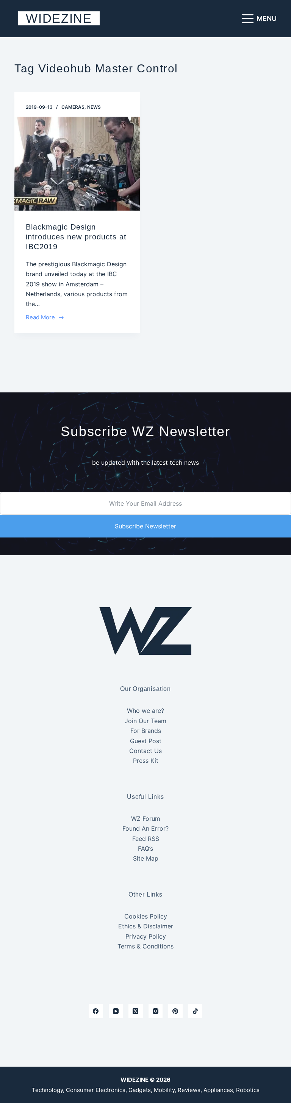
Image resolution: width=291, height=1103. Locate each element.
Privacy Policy (145, 936)
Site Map (145, 858)
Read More (41, 318)
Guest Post (145, 741)
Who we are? (145, 710)
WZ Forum (145, 818)
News (94, 107)
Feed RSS (145, 838)
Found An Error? (145, 828)
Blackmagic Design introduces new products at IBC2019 (76, 237)
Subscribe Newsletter (145, 526)
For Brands (145, 730)
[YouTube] (116, 1011)
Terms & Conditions (145, 946)
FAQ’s (145, 848)
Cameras (72, 107)
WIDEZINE (59, 18)
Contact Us (145, 751)
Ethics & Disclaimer (145, 926)
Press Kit (145, 760)
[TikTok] (195, 1011)
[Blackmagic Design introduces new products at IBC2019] (77, 164)
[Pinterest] (175, 1011)
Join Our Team (145, 721)
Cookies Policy (145, 916)
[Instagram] (156, 1011)
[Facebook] (96, 1011)
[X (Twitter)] (135, 1011)
